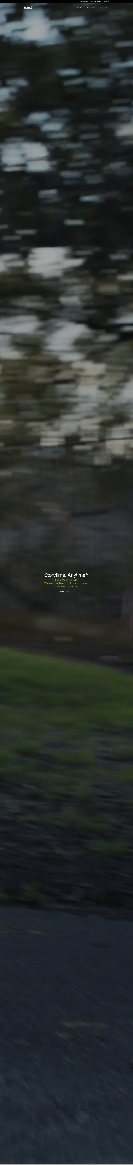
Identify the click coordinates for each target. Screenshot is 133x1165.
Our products (91, 7)
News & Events (104, 7)
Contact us (106, 1)
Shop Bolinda (84, 1)
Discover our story (65, 591)
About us (79, 7)
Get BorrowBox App (95, 1)
